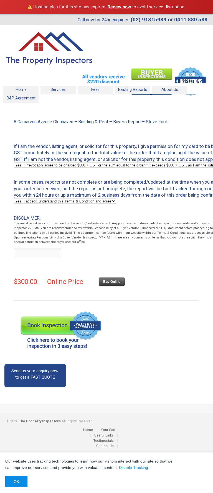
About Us (169, 89)
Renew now (119, 6)
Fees (95, 89)
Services (53, 89)
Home (21, 89)
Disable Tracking (133, 467)
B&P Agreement (21, 98)
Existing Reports (132, 89)
